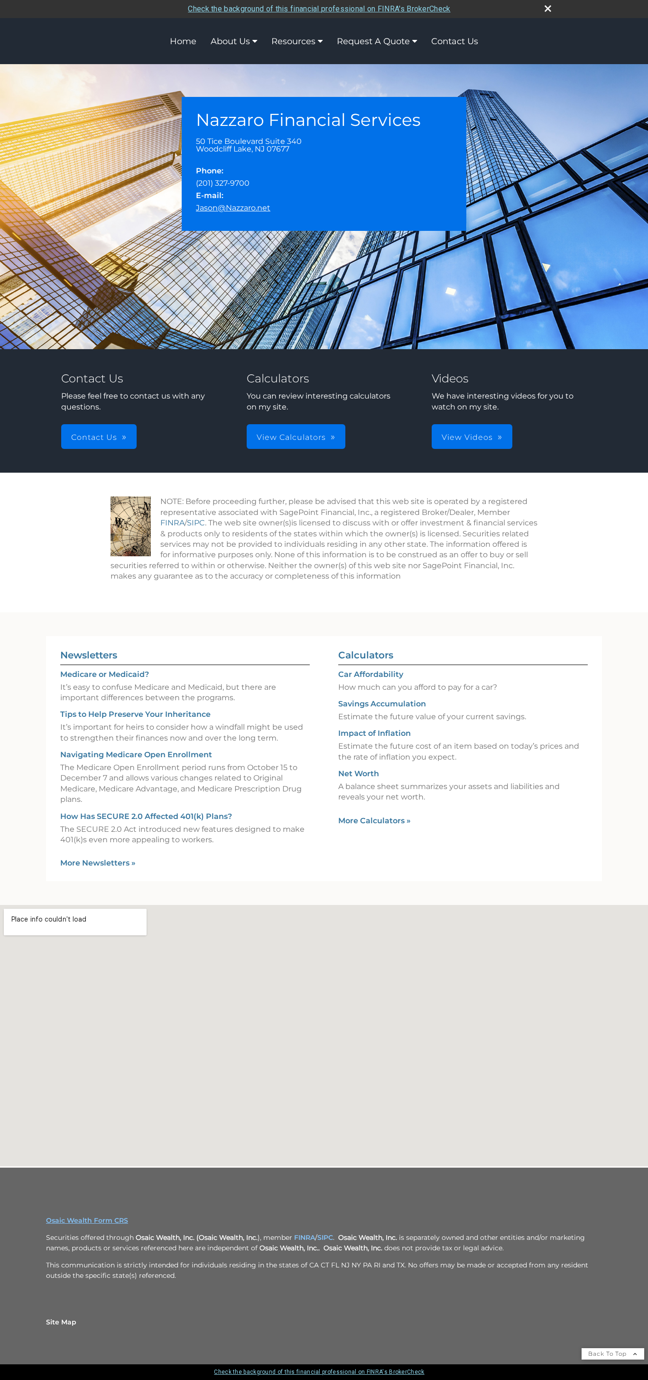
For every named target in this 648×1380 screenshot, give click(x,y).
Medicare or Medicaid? (104, 674)
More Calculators (374, 820)
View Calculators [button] (291, 437)
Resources (293, 41)
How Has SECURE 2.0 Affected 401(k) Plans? (146, 816)
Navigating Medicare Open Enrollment (136, 754)
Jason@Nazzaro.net (233, 207)
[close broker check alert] (548, 8)
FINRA (172, 522)
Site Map (61, 1322)
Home (183, 41)
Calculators (365, 655)
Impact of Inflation (374, 733)
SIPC (196, 522)
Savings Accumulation (382, 703)
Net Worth (358, 773)
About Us (230, 41)
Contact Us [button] (94, 437)
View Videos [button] (467, 437)
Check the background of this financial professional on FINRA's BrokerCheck (319, 8)
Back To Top (608, 1353)
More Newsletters (98, 862)
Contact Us (454, 41)
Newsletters (88, 655)
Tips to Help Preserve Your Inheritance (135, 714)
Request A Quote (373, 41)
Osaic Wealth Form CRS (87, 1220)
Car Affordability (370, 674)
